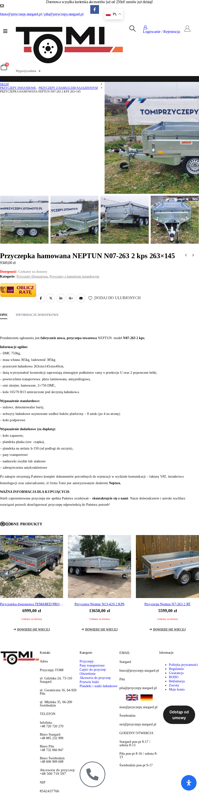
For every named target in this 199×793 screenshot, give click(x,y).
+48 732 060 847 (51, 748)
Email (80, 298)
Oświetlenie (88, 674)
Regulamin (176, 669)
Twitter (50, 298)
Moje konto (177, 689)
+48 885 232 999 (51, 736)
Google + (70, 298)
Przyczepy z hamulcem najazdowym (74, 276)
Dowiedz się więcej (33, 629)
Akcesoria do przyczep (95, 678)
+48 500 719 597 (57, 772)
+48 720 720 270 (51, 724)
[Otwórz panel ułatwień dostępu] (189, 783)
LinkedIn (61, 298)
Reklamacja (177, 681)
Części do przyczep (93, 669)
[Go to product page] (31, 566)
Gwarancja (176, 673)
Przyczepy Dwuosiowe (32, 276)
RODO (173, 677)
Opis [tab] (3, 315)
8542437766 (49, 791)
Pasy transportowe (92, 665)
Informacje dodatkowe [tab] (37, 315)
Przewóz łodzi (89, 682)
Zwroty (174, 685)
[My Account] (187, 28)
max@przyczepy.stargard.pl (138, 707)
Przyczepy (87, 661)
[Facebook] (94, 9)
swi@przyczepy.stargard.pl (137, 724)
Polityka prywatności (183, 665)
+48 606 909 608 (52, 759)
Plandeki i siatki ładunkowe (98, 686)
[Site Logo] (69, 44)
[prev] (185, 255)
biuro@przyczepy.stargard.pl (20, 14)
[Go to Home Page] (1, 81)
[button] (132, 28)
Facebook (40, 298)
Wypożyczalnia (26, 71)
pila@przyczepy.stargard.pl (63, 14)
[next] (193, 255)
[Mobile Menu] (5, 31)
